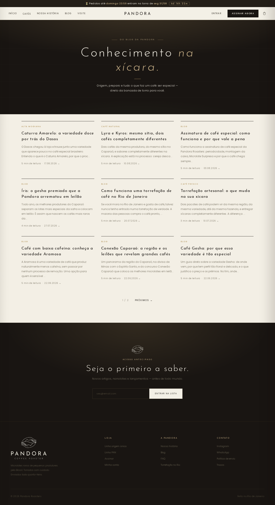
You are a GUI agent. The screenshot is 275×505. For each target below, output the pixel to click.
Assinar (109, 458)
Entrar (217, 13)
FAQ (163, 458)
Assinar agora (243, 13)
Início (13, 13)
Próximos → (144, 300)
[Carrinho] (264, 13)
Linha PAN (110, 452)
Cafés (27, 13)
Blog (68, 13)
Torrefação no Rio (170, 465)
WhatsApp (223, 452)
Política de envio (226, 458)
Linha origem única (116, 446)
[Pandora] (137, 13)
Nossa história (48, 13)
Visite (82, 13)
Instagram (223, 446)
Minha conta (112, 465)
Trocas (220, 465)
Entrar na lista (166, 393)
